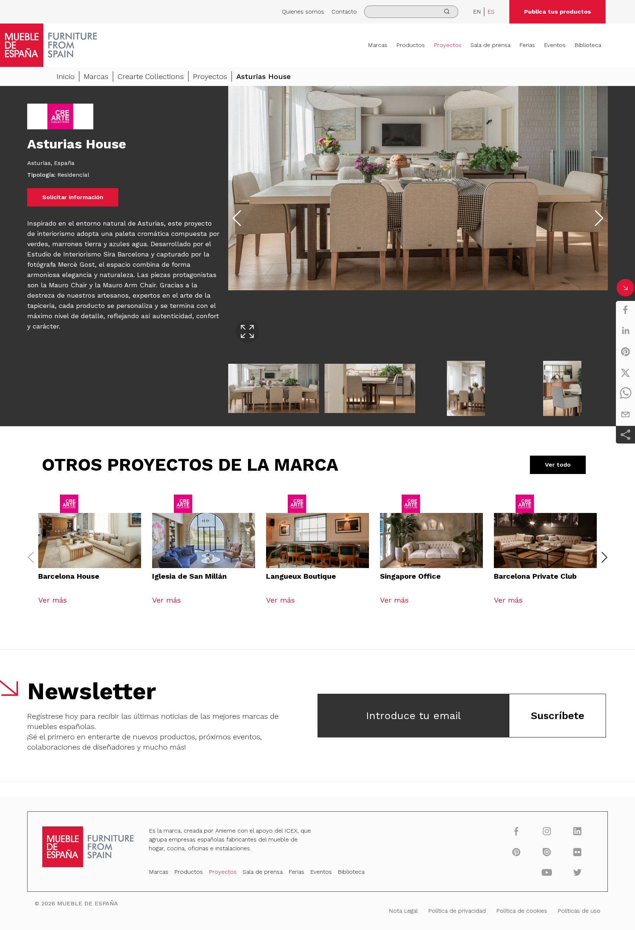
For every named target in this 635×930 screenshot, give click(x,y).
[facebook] (625, 310)
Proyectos (448, 45)
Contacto (344, 11)
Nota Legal (403, 910)
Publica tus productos (557, 11)
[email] (625, 414)
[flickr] (577, 851)
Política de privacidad (457, 910)
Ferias (527, 45)
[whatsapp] (625, 393)
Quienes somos (303, 11)
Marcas (377, 45)
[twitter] (625, 372)
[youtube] (547, 872)
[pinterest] (625, 351)
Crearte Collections (151, 76)
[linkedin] (625, 331)
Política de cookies (521, 910)
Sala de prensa (490, 45)
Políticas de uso (578, 910)
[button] (604, 557)
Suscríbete (557, 716)
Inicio (66, 76)
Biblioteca (587, 45)
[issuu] (547, 851)
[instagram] (547, 831)
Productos (410, 45)
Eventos (555, 45)
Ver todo (558, 464)
